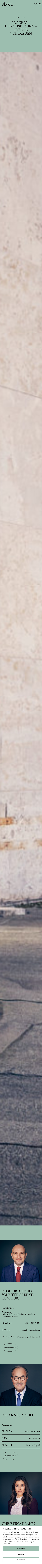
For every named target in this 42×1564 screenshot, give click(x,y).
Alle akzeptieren (21, 1548)
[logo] (13, 4)
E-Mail (6, 1329)
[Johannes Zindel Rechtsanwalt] (21, 1385)
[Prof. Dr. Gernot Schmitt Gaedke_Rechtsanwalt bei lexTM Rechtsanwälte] (21, 1261)
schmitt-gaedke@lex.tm (31, 1330)
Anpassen (21, 1554)
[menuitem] (32, 5)
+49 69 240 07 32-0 (32, 1323)
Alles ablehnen (21, 1560)
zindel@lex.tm (34, 1438)
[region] (21, 1545)
